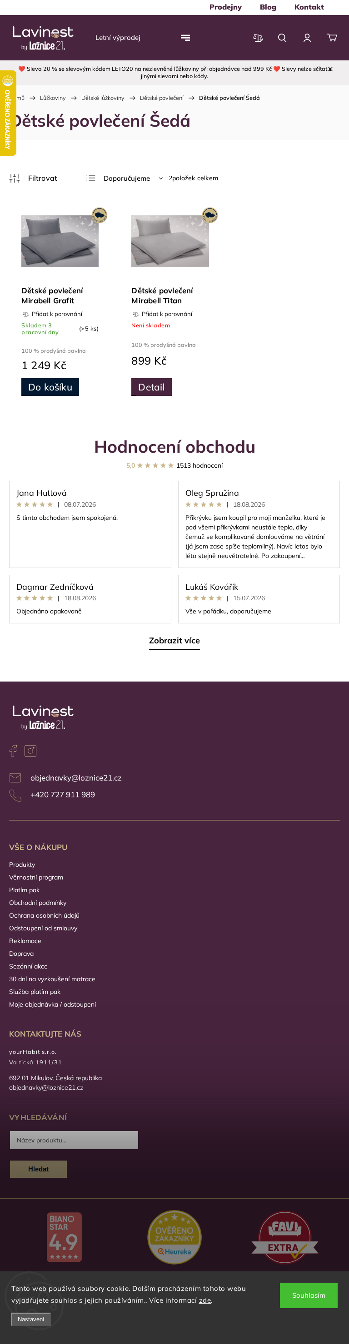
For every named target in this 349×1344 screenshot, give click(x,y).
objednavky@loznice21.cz (76, 777)
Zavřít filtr (33, 178)
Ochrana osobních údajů (44, 915)
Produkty (22, 864)
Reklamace (25, 941)
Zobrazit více (174, 640)
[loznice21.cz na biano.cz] (64, 1238)
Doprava (21, 953)
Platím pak (24, 890)
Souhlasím (308, 1295)
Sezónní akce (28, 966)
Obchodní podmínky (37, 903)
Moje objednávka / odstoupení (52, 1004)
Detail (151, 387)
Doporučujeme (127, 178)
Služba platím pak (34, 992)
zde (205, 1300)
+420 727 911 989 (62, 794)
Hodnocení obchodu (174, 446)
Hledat (38, 1169)
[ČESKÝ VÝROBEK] (60, 242)
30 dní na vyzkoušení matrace (52, 979)
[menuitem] (225, 6)
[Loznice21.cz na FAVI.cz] (284, 1238)
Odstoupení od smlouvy (43, 928)
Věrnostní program (36, 877)
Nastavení (31, 1319)
